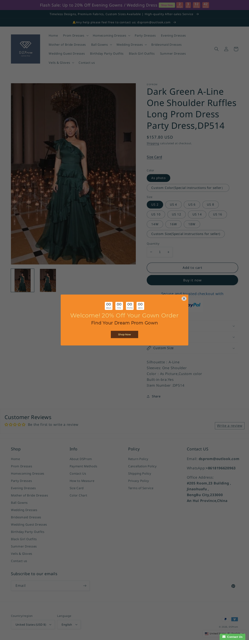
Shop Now (124, 334)
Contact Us (234, 636)
